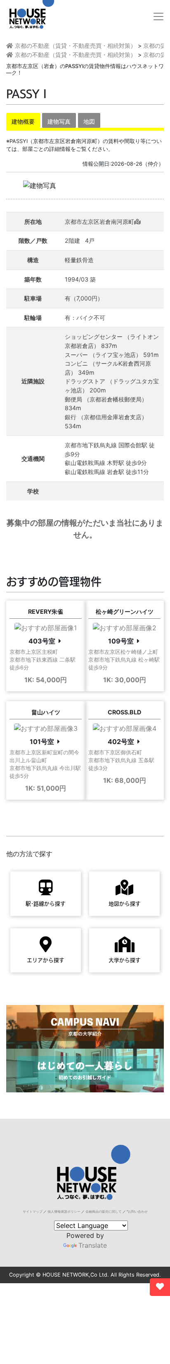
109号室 (121, 641)
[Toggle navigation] (158, 16)
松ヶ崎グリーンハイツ (124, 611)
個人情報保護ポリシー (63, 1211)
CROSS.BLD (124, 712)
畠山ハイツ (45, 712)
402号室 (121, 741)
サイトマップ (32, 1211)
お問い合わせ (138, 1211)
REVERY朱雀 (45, 611)
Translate (92, 1245)
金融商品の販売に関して (103, 1211)
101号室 (42, 741)
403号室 (41, 641)
